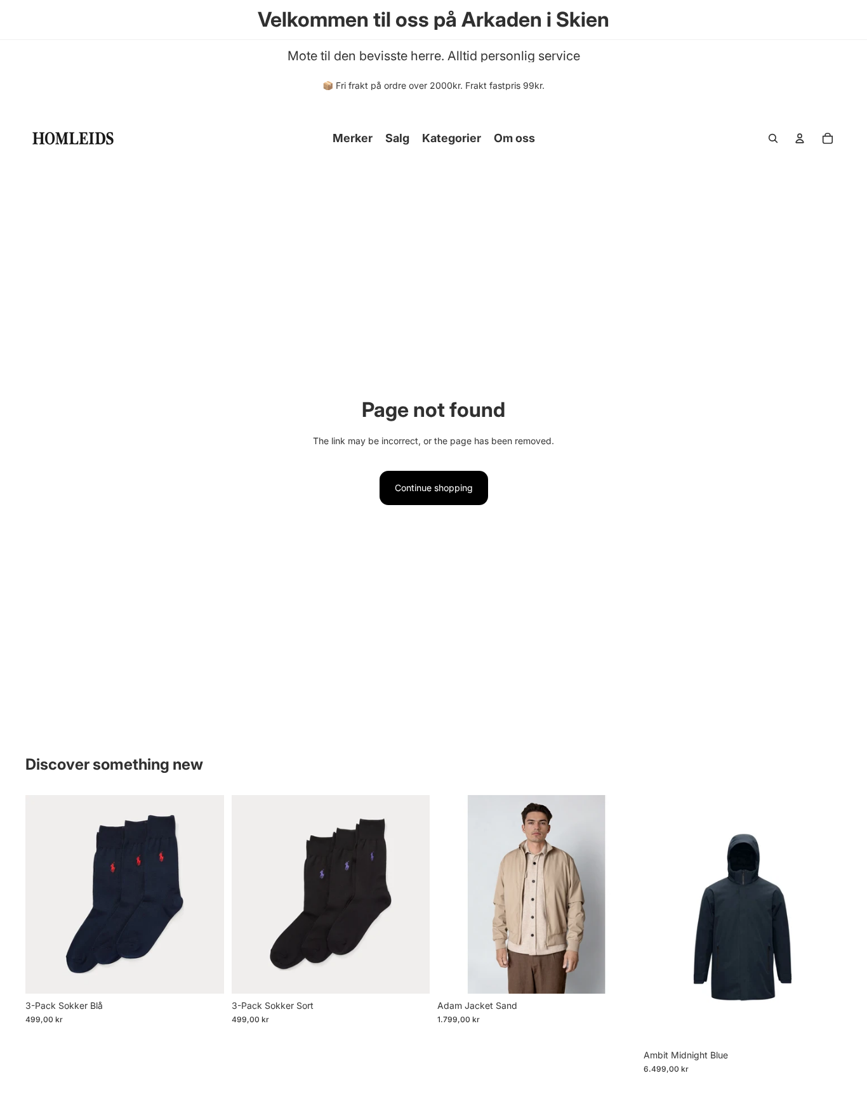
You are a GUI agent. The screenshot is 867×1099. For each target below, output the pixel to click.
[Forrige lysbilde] (456, 895)
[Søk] (773, 138)
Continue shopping (434, 487)
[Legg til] (204, 974)
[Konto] (800, 138)
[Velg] (822, 1023)
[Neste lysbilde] (617, 895)
